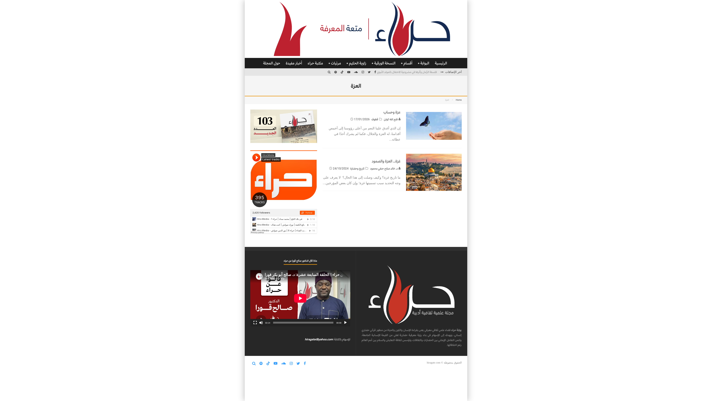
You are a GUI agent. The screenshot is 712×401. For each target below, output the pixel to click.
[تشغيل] (345, 323)
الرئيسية (441, 63)
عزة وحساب (391, 112)
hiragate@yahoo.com (319, 339)
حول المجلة (271, 63)
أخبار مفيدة (294, 63)
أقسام (407, 63)
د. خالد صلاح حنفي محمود (384, 168)
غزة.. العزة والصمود (386, 161)
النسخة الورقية (384, 63)
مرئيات (336, 63)
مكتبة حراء (315, 63)
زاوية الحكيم (357, 63)
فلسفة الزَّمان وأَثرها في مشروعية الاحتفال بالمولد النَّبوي (407, 72)
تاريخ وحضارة (357, 168)
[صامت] (261, 323)
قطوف (374, 119)
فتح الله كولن (391, 119)
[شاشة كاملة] (255, 323)
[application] (300, 298)
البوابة (424, 63)
